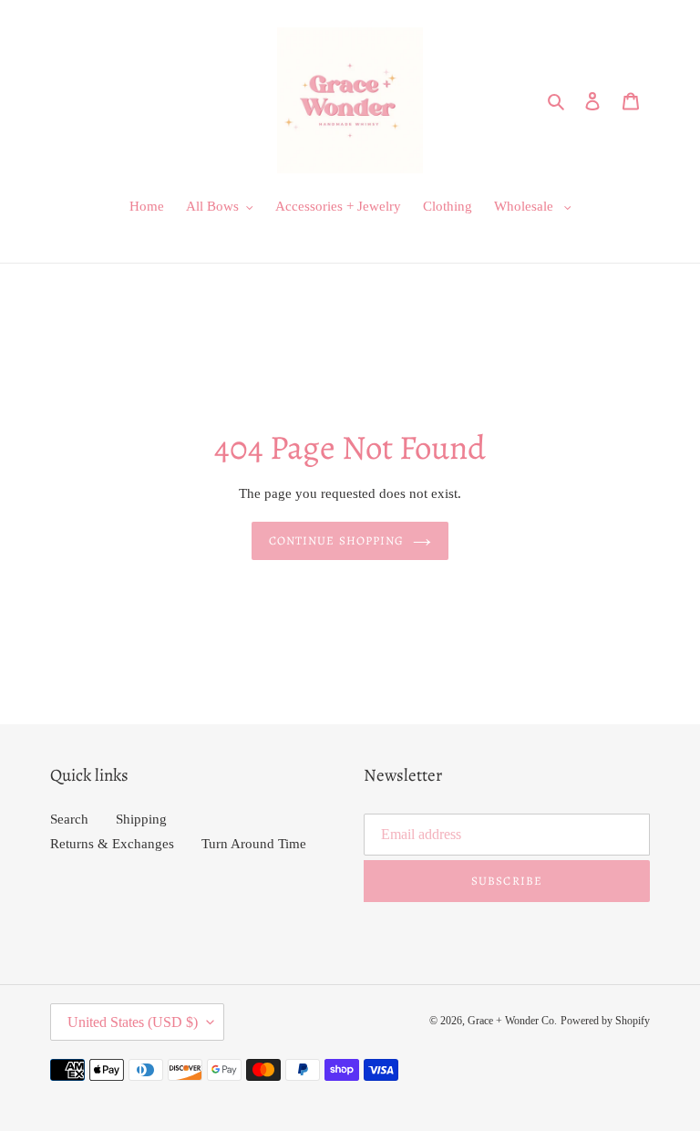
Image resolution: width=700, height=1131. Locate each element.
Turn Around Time (253, 843)
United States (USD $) (132, 1022)
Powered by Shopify (605, 1020)
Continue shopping (336, 540)
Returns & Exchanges (112, 843)
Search (69, 819)
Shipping (141, 819)
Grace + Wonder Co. (512, 1020)
